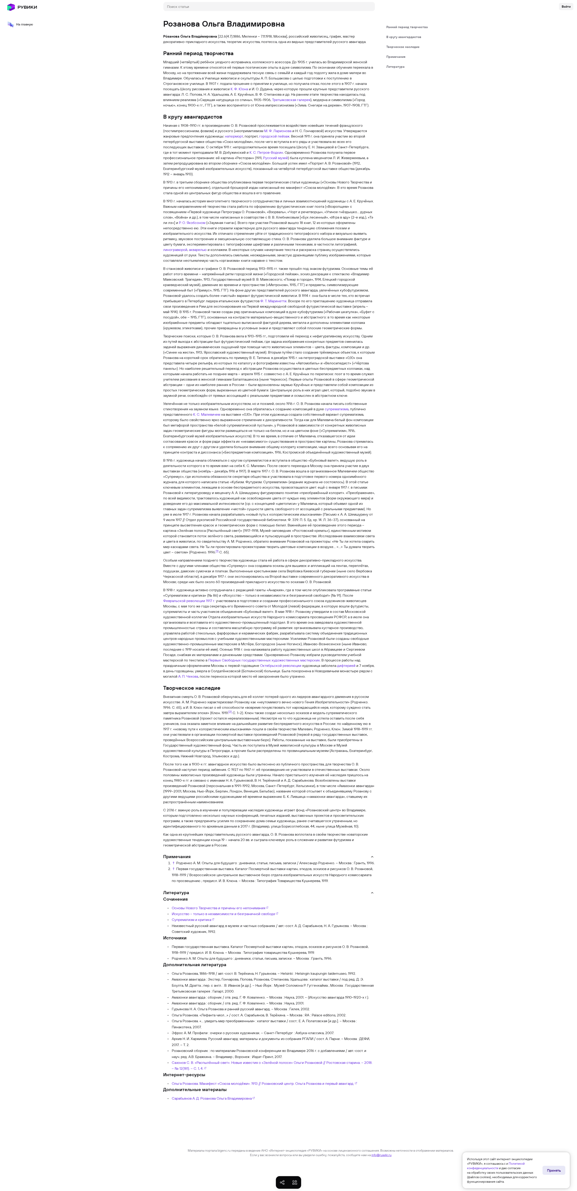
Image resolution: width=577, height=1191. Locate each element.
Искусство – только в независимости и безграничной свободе (223, 913)
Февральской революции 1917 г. (189, 600)
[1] (217, 551)
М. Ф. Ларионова (277, 131)
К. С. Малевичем (206, 414)
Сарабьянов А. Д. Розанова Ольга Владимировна (212, 1098)
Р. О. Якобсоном (192, 222)
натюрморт (234, 136)
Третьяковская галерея (291, 99)
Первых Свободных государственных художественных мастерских (264, 660)
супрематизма (336, 409)
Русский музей (275, 158)
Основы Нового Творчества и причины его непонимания (218, 908)
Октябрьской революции (280, 665)
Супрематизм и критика (191, 919)
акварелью (198, 249)
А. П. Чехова (188, 676)
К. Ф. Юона (239, 89)
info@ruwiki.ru (381, 1155)
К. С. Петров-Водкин (266, 152)
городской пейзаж (274, 136)
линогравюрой (175, 249)
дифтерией (346, 665)
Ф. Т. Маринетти (273, 301)
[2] (230, 711)
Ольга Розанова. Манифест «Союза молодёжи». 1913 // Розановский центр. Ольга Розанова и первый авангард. (263, 1083)
